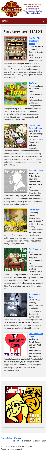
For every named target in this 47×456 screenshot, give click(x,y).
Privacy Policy (6, 438)
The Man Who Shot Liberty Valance (34, 41)
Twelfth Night (34, 209)
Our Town (33, 83)
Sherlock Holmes (36, 170)
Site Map (17, 438)
